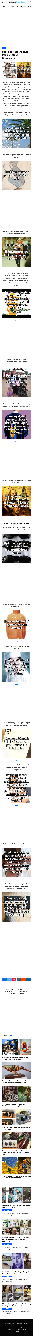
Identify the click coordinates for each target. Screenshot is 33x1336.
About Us (25, 1329)
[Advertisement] (16, 26)
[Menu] (3, 2)
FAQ (28, 1327)
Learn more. (26, 970)
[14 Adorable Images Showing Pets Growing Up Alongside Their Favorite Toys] (16, 1293)
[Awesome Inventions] (16, 2)
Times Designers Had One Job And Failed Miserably (9, 991)
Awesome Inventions (10, 1327)
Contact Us (17, 1331)
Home (3, 6)
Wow (8, 6)
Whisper (19, 108)
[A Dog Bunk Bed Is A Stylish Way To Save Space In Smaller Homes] (16, 1117)
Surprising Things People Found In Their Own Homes (24, 991)
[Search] (30, 2)
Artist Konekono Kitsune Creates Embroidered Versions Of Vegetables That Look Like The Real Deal (15, 1152)
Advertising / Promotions (14, 1329)
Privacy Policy (21, 1327)
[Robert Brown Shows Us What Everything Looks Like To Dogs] (16, 1195)
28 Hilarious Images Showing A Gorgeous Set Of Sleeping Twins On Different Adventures (16, 1240)
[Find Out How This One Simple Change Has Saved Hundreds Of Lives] (16, 1261)
